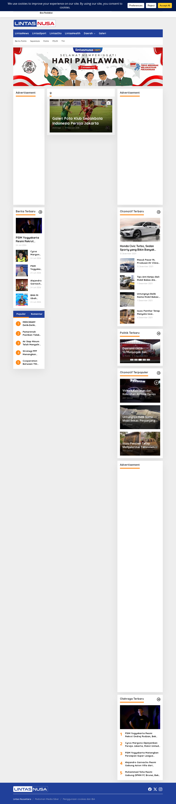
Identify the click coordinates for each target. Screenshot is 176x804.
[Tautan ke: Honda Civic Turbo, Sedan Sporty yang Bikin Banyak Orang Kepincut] (140, 230)
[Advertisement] (29, 150)
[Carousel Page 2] (136, 360)
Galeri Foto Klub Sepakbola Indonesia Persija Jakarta (77, 121)
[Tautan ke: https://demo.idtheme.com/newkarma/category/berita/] (40, 212)
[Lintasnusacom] (34, 23)
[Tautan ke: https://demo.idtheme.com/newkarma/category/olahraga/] (159, 699)
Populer (21, 313)
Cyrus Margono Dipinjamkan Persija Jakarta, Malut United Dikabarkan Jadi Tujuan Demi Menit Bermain (36, 253)
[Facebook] (150, 789)
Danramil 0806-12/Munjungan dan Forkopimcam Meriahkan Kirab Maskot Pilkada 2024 (139, 350)
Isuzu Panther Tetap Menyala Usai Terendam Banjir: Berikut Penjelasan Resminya (148, 312)
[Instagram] (160, 789)
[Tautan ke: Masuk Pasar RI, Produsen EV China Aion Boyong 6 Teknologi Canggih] (127, 265)
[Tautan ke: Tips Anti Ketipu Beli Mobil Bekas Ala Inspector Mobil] (127, 282)
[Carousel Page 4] (144, 360)
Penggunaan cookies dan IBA (79, 799)
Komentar (36, 313)
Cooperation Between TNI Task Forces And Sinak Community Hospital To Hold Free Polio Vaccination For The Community (32, 362)
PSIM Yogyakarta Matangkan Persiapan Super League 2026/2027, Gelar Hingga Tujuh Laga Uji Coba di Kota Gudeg (35, 268)
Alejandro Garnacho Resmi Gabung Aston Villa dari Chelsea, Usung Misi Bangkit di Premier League (36, 282)
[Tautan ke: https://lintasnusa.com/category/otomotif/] (159, 212)
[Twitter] (155, 789)
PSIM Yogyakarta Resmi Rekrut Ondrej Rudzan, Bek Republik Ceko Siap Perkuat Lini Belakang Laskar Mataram (28, 239)
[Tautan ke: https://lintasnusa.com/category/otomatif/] (159, 373)
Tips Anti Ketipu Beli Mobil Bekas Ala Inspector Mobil (148, 278)
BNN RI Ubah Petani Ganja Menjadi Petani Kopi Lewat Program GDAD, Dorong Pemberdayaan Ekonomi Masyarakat (36, 297)
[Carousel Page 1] (132, 360)
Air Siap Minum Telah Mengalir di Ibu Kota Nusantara (31, 343)
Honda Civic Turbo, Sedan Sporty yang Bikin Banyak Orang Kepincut (137, 248)
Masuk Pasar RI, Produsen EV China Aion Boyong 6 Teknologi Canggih (147, 261)
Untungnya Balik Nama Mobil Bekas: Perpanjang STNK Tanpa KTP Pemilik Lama (148, 295)
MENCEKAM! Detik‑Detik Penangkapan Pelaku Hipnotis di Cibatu (31, 324)
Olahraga (56, 128)
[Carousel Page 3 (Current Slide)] (140, 360)
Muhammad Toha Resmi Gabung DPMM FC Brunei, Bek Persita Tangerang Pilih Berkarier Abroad (141, 773)
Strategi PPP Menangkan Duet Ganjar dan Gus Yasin (32, 353)
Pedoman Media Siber (47, 799)
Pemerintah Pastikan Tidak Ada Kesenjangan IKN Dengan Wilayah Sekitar (32, 333)
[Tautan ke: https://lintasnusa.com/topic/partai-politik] (159, 333)
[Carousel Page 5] (148, 360)
